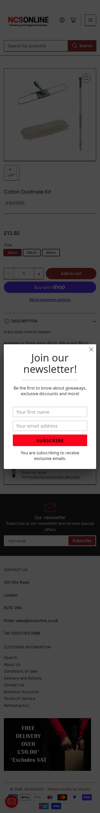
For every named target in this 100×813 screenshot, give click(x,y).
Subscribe (50, 440)
